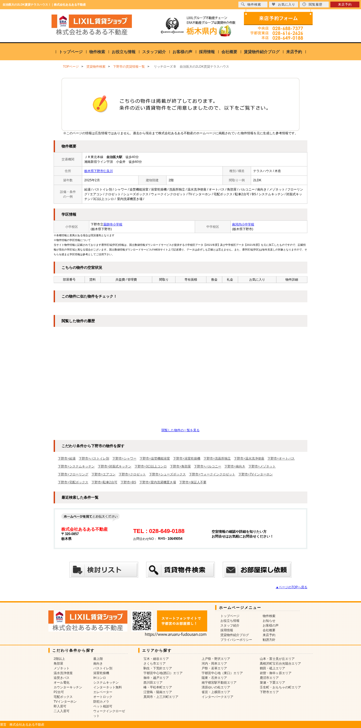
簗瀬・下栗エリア (272, 682)
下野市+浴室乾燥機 (186, 458)
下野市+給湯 (67, 458)
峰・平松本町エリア (158, 687)
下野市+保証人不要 (192, 482)
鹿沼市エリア (269, 678)
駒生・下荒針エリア (158, 668)
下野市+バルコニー (207, 466)
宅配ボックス (63, 697)
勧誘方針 (269, 640)
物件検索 (97, 51)
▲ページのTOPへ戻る (291, 587)
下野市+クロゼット (132, 474)
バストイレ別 (102, 668)
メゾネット (62, 668)
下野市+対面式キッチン (114, 466)
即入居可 (60, 706)
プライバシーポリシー (236, 640)
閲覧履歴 (315, 4)
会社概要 (229, 51)
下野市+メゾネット (262, 466)
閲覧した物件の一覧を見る (180, 430)
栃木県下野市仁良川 (98, 171)
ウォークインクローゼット (109, 713)
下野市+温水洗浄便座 (249, 458)
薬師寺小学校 (112, 224)
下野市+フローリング (73, 474)
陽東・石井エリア (214, 678)
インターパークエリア (217, 697)
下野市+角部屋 (180, 466)
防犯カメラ (101, 701)
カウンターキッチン (68, 687)
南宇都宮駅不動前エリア (219, 682)
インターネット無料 (107, 687)
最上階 (98, 659)
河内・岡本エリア (214, 663)
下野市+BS (128, 482)
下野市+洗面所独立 (217, 458)
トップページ (71, 51)
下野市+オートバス (281, 458)
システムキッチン (106, 682)
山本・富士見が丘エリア (277, 659)
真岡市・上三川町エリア (161, 697)
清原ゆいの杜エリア (216, 687)
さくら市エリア (155, 663)
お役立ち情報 (124, 51)
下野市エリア (269, 692)
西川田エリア (153, 682)
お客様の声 (182, 51)
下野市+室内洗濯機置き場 (157, 482)
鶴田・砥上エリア (272, 668)
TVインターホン (65, 701)
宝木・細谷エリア (156, 659)
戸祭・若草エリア (214, 668)
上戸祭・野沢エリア (216, 659)
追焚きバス (62, 678)
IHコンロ (99, 678)
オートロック (102, 697)
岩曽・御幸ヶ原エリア (275, 673)
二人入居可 (62, 711)
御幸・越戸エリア (156, 678)
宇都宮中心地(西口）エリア (163, 673)
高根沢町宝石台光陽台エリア (280, 663)
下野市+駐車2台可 (104, 482)
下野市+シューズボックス (167, 474)
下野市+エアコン (103, 474)
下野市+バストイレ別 (94, 458)
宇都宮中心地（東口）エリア (222, 673)
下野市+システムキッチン (76, 466)
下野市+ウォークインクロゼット (212, 474)
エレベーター (102, 692)
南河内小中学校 (243, 224)
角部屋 (58, 663)
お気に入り (286, 4)
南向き (98, 663)
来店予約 (294, 51)
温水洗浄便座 (63, 673)
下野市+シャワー (124, 458)
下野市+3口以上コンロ (151, 466)
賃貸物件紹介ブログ (262, 51)
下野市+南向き (234, 466)
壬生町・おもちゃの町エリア (280, 687)
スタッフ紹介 (154, 51)
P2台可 (59, 692)
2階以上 (59, 659)
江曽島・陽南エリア (158, 692)
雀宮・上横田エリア (216, 692)
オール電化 (62, 682)
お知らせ (269, 621)
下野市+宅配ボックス (73, 482)
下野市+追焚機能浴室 (155, 458)
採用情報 (207, 51)
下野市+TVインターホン (255, 474)
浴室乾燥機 (101, 673)
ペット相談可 (102, 706)
